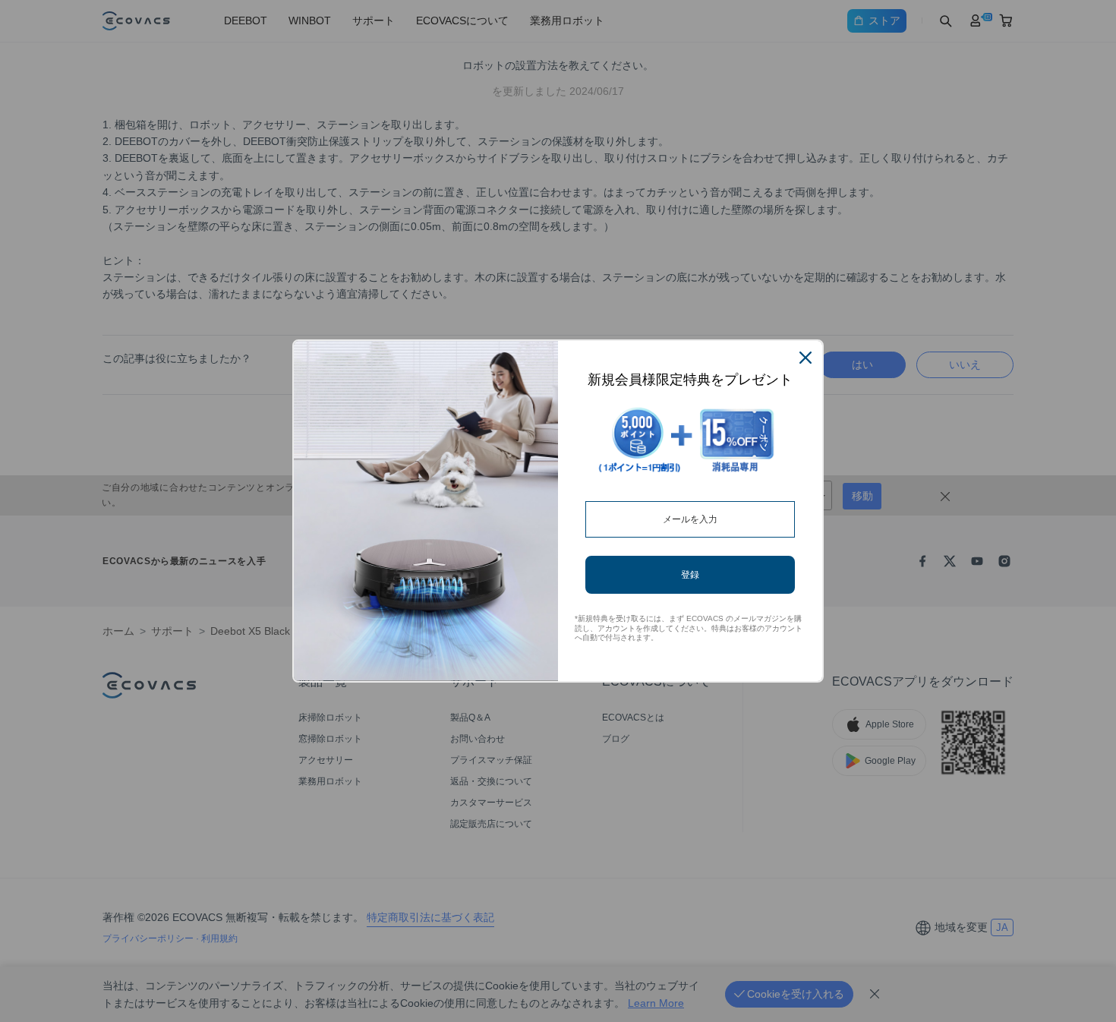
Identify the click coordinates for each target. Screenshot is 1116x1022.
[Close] (805, 357)
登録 (690, 574)
